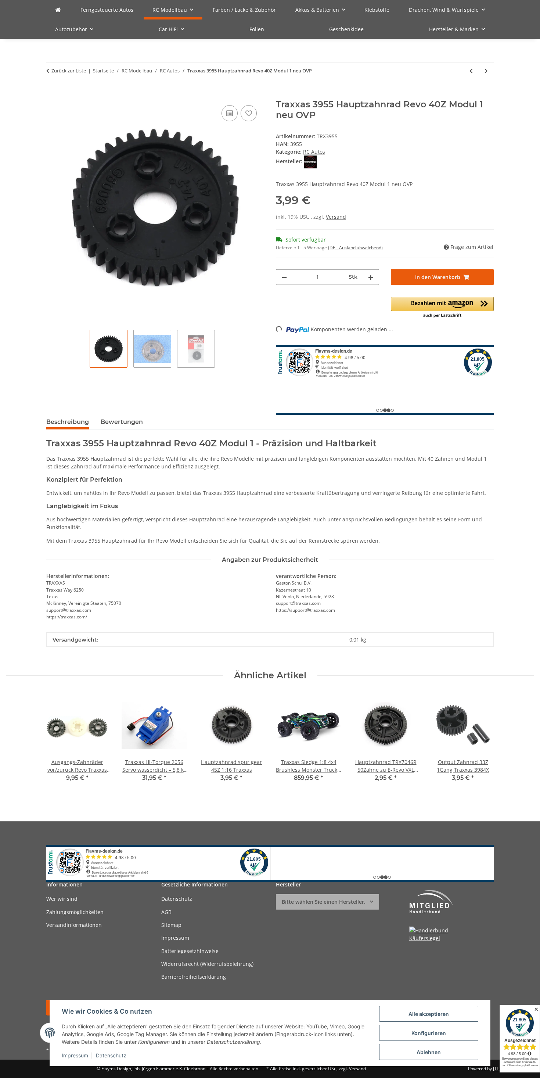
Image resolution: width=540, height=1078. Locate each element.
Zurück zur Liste (68, 70)
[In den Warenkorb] (52, 95)
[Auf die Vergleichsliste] (230, 113)
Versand (336, 216)
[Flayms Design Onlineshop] (58, 9)
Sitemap (171, 924)
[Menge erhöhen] (371, 277)
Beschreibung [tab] (67, 421)
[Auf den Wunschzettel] (249, 113)
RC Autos (314, 151)
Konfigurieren (428, 1033)
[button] (442, 308)
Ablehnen (429, 1052)
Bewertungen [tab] (122, 421)
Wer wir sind (62, 898)
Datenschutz (111, 1055)
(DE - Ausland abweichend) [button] (355, 247)
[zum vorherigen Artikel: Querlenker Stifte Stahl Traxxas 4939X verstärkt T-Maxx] (471, 71)
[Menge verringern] (284, 277)
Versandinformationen (74, 924)
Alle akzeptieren (428, 1014)
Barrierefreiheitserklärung (193, 976)
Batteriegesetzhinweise (190, 950)
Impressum (75, 1055)
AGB (166, 912)
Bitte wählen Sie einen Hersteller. (324, 901)
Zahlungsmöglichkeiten (75, 912)
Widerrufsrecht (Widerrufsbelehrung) (207, 963)
